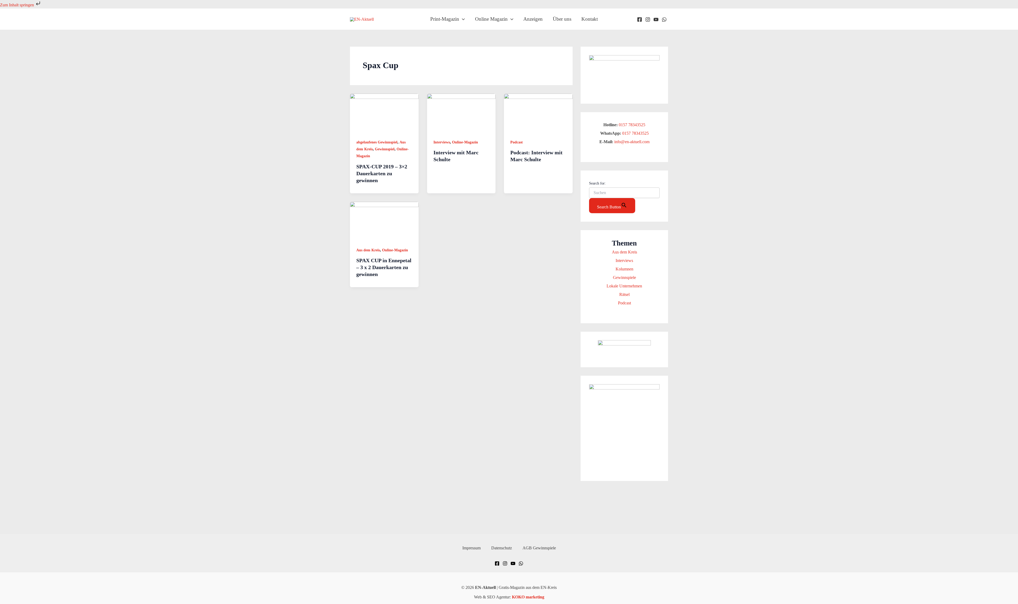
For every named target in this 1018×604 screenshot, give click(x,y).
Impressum (471, 548)
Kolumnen (624, 269)
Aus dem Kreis (368, 250)
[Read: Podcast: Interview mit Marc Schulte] (538, 112)
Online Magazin (491, 19)
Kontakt (589, 19)
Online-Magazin (465, 142)
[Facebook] (639, 19)
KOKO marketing (528, 597)
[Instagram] (647, 19)
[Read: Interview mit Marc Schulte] (461, 112)
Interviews (441, 142)
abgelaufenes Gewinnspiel (376, 142)
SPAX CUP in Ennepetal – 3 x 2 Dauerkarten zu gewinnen (383, 267)
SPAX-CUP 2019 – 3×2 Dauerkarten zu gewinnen (381, 173)
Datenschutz (501, 548)
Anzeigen (533, 19)
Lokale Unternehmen (624, 286)
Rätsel (624, 294)
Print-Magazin (444, 19)
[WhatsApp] (664, 19)
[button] (462, 19)
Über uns (562, 19)
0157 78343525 (632, 124)
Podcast (516, 142)
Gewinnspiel (384, 149)
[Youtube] (656, 19)
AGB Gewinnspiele (539, 548)
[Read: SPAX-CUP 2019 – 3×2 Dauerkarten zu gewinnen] (384, 112)
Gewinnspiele (624, 277)
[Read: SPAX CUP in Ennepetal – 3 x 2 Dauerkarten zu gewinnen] (384, 220)
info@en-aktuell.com (631, 141)
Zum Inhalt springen (17, 5)
